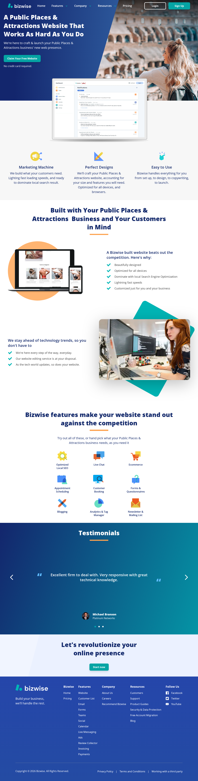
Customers (136, 693)
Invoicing (83, 748)
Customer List (86, 698)
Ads (80, 737)
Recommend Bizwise (114, 704)
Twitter (175, 698)
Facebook (177, 693)
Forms (82, 709)
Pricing (127, 6)
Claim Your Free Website (22, 58)
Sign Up (179, 6)
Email (81, 704)
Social (81, 720)
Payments (84, 754)
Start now (99, 667)
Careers (106, 698)
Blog (133, 720)
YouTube (176, 704)
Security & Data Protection (145, 709)
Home (41, 6)
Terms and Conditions (132, 771)
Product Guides (139, 704)
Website (83, 693)
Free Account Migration (144, 715)
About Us (107, 693)
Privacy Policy (105, 771)
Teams (82, 715)
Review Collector (88, 743)
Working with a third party (167, 771)
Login (155, 6)
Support (135, 698)
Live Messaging (87, 732)
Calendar (83, 726)
